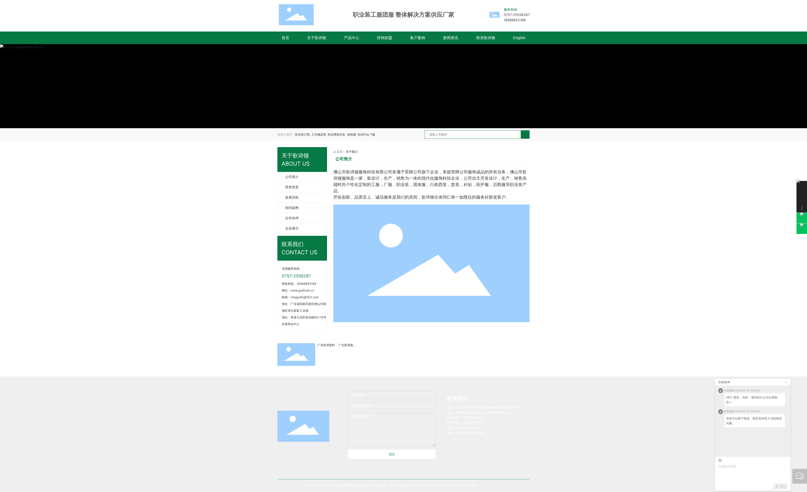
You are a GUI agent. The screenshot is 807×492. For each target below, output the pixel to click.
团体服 (351, 134)
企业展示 (292, 228)
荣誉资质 (292, 187)
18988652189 (515, 20)
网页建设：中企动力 (387, 485)
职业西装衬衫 (336, 134)
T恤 (372, 134)
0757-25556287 (517, 15)
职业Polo (363, 134)
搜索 (525, 135)
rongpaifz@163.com (305, 297)
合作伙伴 (292, 218)
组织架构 (292, 208)
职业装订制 (302, 134)
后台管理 (415, 485)
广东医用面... (347, 345)
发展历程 (292, 197)
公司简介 (292, 177)
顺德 (404, 485)
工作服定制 (318, 134)
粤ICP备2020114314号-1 (446, 485)
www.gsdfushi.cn (467, 427)
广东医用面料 (326, 345)
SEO (426, 485)
